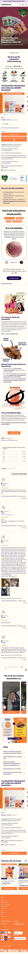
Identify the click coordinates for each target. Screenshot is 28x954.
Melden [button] (20, 496)
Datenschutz (4, 908)
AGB (2, 910)
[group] (14, 438)
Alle (26, 860)
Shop (2, 900)
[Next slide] (21, 262)
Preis (2, 117)
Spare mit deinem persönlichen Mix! (13, 1)
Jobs (2, 914)
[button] (11, 262)
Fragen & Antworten (5, 904)
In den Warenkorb (11, 712)
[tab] (19, 474)
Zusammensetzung (6, 283)
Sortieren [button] (4, 468)
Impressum (3, 912)
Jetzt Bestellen (14, 278)
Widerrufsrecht (4, 906)
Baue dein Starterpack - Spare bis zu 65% (14, 139)
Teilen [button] (24, 496)
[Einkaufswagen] (22, 4)
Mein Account (4, 916)
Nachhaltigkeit (4, 902)
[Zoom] (22, 111)
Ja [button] (18, 496)
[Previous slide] (6, 262)
